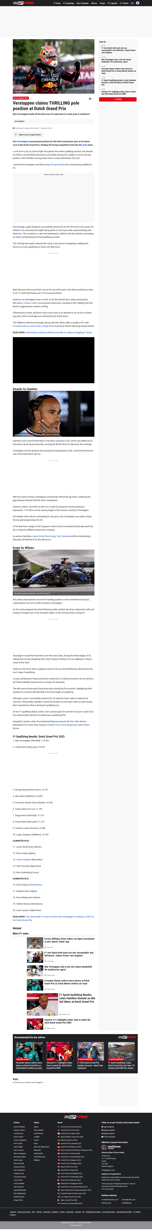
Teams (102, 3)
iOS (83, 1212)
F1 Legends (112, 3)
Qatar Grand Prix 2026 (69, 1200)
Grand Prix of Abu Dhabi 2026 (72, 1203)
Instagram (70, 1212)
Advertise (46, 1212)
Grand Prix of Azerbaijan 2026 (72, 1177)
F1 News (57, 3)
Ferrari (31, 809)
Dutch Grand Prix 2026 (69, 1167)
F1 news (117, 99)
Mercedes (35, 789)
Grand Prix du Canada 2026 (71, 1143)
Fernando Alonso (21, 326)
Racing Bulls (38, 1153)
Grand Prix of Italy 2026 (69, 1170)
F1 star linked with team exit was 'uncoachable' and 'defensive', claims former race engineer (118, 50)
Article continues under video (53, 174)
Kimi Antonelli (19, 1163)
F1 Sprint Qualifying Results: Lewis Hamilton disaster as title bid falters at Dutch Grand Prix (119, 82)
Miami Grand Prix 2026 (69, 1140)
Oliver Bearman (19, 1170)
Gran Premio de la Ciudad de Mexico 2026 (76, 1190)
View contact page (107, 1189)
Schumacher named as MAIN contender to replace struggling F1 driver (59, 332)
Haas (35, 872)
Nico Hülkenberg (20, 1193)
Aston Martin (38, 1130)
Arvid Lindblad (19, 1183)
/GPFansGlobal (109, 1137)
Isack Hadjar (18, 1147)
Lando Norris (19, 151)
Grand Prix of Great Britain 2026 (72, 1157)
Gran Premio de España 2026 (71, 1173)
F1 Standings (68, 3)
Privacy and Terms (24, 1212)
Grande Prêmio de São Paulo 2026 (73, 1193)
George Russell (57, 164)
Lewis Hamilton (23, 859)
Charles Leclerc (30, 303)
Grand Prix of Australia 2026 (71, 1127)
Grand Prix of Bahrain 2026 (71, 1180)
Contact (39, 1212)
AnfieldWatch (127, 1203)
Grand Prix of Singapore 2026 (71, 1183)
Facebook (55, 1212)
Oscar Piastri (18, 1137)
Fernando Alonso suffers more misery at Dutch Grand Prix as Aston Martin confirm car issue (119, 71)
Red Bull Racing (39, 1157)
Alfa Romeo (35, 884)
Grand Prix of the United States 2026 (74, 1187)
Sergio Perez (49, 326)
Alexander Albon (20, 1157)
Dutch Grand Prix (21, 98)
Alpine (36, 1127)
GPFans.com (106, 1203)
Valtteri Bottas (19, 1197)
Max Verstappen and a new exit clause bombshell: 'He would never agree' (116, 60)
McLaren (83, 145)
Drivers (94, 3)
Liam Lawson (19, 1150)
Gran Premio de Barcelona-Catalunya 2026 (76, 1150)
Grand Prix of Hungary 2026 (71, 1163)
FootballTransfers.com (110, 1200)
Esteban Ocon (53, 725)
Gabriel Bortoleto (20, 1190)
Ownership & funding (124, 1212)
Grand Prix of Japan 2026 (70, 1133)
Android (78, 1212)
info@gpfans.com (108, 1170)
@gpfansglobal (109, 1130)
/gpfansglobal (108, 1127)
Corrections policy (108, 1212)
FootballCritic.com (128, 1200)
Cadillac (37, 1137)
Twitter (62, 1212)
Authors (13, 1212)
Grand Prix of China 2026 (70, 1130)
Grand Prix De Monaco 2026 (71, 1147)
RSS (33, 1212)
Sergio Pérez (18, 1200)
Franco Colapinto (20, 1140)
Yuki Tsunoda (63, 536)
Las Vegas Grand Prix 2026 (71, 1197)
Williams (17, 230)
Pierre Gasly (50, 536)
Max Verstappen (21, 141)
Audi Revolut (38, 1133)
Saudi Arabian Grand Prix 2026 (72, 1137)
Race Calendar (83, 3)
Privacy (13, 1215)
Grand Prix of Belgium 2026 (71, 1160)
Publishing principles (93, 1212)
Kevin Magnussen (69, 725)
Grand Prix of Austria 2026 (70, 1153)
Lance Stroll (38, 536)
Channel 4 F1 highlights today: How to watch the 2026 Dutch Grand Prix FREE (119, 93)
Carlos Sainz (36, 326)
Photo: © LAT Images (21, 91)
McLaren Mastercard (41, 1147)
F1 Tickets (124, 3)
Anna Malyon (19, 121)
